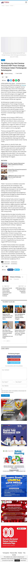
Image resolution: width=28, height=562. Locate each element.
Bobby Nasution (7, 261)
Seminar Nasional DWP (6, 263)
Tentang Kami (6, 552)
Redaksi (20, 552)
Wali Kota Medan (14, 263)
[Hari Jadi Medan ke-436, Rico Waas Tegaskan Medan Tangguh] (20, 309)
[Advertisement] (14, 21)
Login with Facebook (15, 356)
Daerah (4, 306)
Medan (3, 60)
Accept (17, 560)
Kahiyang (23, 85)
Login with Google (15, 359)
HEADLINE (5, 321)
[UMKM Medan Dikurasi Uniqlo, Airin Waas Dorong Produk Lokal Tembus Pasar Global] (4, 177)
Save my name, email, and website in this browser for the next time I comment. (13, 391)
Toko (24, 552)
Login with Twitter (15, 362)
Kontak (14, 555)
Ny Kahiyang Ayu (14, 261)
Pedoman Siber (13, 552)
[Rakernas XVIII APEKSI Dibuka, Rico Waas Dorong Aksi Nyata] (8, 309)
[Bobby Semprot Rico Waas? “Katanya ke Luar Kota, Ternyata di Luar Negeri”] (20, 325)
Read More (23, 560)
